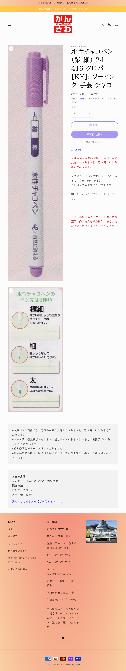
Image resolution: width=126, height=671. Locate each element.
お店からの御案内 (17, 569)
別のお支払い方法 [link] (94, 142)
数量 (73, 107)
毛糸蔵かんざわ (57, 664)
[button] (9, 24)
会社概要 (13, 536)
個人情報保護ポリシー (20, 550)
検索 (10, 529)
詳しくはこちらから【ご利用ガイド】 (35, 501)
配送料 (83, 98)
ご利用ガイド (15, 543)
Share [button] (78, 149)
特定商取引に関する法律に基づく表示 (22, 560)
